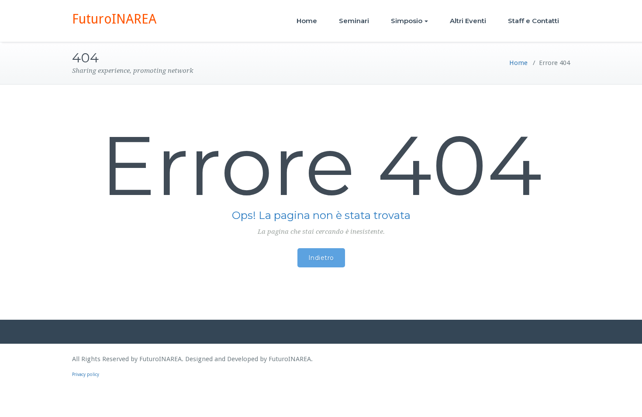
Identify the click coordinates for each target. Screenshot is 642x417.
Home (307, 21)
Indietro (321, 258)
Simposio (406, 21)
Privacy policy (85, 374)
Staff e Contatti (533, 21)
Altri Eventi (468, 21)
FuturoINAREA (114, 19)
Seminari (354, 21)
